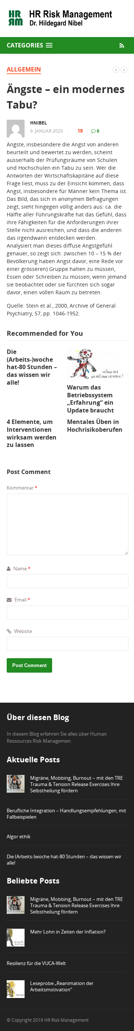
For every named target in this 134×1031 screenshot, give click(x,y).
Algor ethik (19, 836)
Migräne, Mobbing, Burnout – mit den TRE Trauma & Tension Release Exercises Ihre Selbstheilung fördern (76, 784)
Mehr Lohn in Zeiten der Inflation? (68, 931)
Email (21, 599)
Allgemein (24, 69)
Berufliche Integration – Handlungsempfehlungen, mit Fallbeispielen (66, 813)
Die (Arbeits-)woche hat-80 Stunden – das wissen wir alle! (64, 859)
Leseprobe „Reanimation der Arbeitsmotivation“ (61, 986)
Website (22, 631)
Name (21, 568)
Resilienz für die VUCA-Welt (36, 963)
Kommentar (22, 487)
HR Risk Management (66, 1020)
